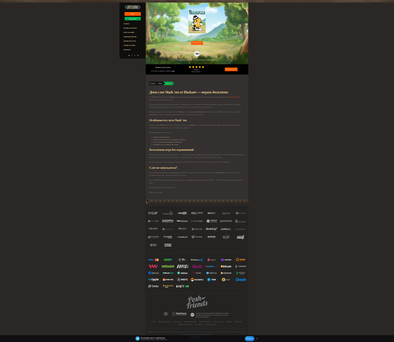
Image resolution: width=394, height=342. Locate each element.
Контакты (127, 50)
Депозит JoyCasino (130, 41)
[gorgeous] (203, 67)
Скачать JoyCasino (211, 324)
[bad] (190, 67)
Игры (160, 83)
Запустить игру (197, 43)
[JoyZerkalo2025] (137, 55)
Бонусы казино (129, 32)
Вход (132, 14)
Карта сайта (238, 322)
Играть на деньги (231, 69)
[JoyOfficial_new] (134, 55)
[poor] (193, 67)
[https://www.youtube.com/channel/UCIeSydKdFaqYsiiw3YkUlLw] (129, 55)
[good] (200, 67)
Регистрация (132, 19)
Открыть (250, 338)
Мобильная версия (130, 37)
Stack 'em (168, 83)
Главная (126, 24)
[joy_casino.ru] (132, 55)
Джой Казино (234, 97)
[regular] (196, 67)
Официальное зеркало (185, 324)
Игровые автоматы (130, 28)
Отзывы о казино (129, 45)
